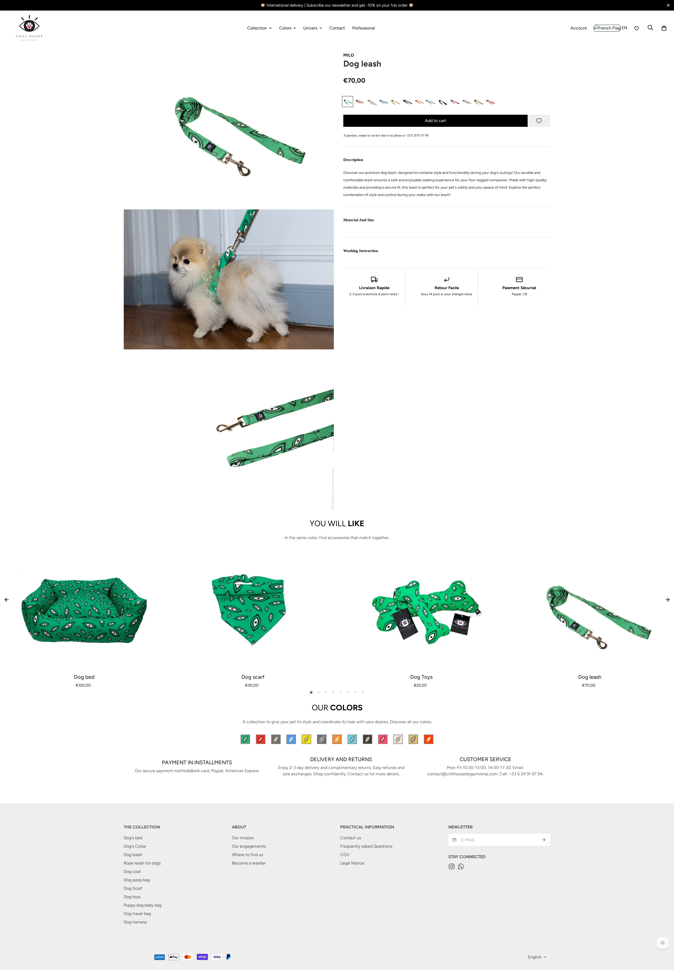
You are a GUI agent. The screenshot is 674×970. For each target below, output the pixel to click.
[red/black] (359, 101)
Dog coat (132, 871)
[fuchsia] (454, 101)
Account (579, 29)
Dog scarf (252, 677)
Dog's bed (133, 837)
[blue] (383, 101)
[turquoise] (430, 101)
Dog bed (84, 677)
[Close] (668, 5)
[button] (664, 28)
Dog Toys (421, 677)
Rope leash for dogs (142, 863)
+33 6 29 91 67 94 (416, 135)
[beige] (466, 101)
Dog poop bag (137, 879)
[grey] (371, 101)
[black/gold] (442, 101)
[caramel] (478, 101)
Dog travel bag (137, 913)
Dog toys (132, 896)
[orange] (418, 101)
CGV (344, 854)
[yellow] (395, 101)
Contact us (350, 837)
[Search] (650, 27)
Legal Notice (352, 863)
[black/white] (407, 101)
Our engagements (249, 846)
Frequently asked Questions (366, 846)
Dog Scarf (133, 888)
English (535, 956)
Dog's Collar (135, 846)
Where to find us (247, 854)
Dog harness (135, 921)
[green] (347, 101)
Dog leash (589, 677)
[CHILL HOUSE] (29, 28)
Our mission (243, 837)
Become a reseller (249, 863)
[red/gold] (489, 101)
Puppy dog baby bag (142, 905)
